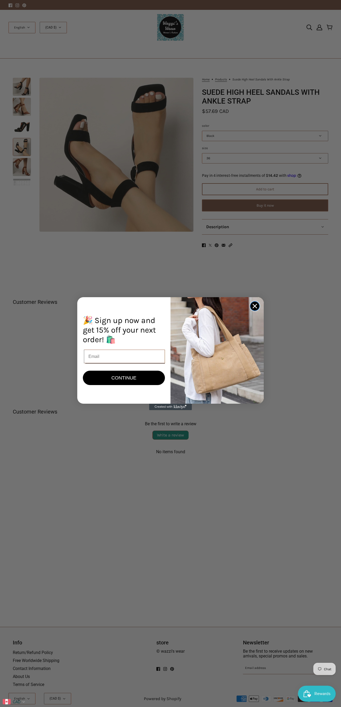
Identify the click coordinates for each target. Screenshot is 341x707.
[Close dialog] (254, 306)
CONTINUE (123, 378)
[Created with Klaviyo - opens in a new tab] (170, 407)
